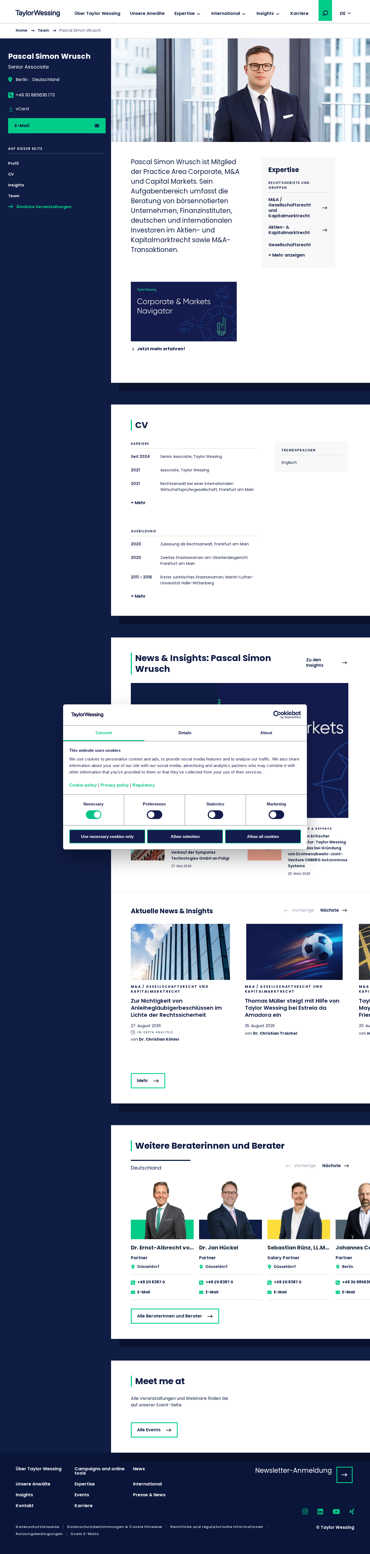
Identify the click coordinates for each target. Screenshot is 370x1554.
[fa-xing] (347, 1512)
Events (81, 1495)
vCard (22, 109)
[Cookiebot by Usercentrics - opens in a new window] (277, 715)
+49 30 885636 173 (35, 95)
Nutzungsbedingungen (39, 1534)
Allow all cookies (263, 836)
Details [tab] (185, 732)
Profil (13, 163)
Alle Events (149, 1430)
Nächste (329, 910)
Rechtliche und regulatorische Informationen (216, 1527)
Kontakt (25, 1506)
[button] (325, 13)
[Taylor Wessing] (37, 13)
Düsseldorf (148, 1266)
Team (43, 30)
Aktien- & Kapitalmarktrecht (289, 230)
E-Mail (22, 125)
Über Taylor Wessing (97, 13)
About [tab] (266, 732)
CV (11, 174)
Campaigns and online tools (99, 1471)
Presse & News (149, 1495)
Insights (265, 13)
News (139, 1469)
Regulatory (143, 785)
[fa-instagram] (300, 1512)
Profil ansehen (162, 1239)
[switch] (154, 814)
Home (21, 30)
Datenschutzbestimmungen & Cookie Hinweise (114, 1527)
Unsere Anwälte (147, 13)
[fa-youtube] (331, 1512)
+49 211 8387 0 (151, 1282)
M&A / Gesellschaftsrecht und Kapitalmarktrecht (289, 208)
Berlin (22, 79)
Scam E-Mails (85, 1534)
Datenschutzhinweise (37, 1527)
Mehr (142, 1080)
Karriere (299, 13)
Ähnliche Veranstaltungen (44, 206)
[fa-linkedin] (315, 1512)
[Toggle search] (325, 13)
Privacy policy (114, 785)
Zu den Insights (314, 662)
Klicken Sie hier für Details (298, 851)
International (225, 13)
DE (342, 13)
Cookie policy (83, 785)
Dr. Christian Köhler (159, 1039)
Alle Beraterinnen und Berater (169, 1316)
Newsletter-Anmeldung (293, 1470)
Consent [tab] (104, 732)
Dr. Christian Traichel (275, 1033)
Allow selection (185, 836)
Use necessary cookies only (107, 836)
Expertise (184, 13)
